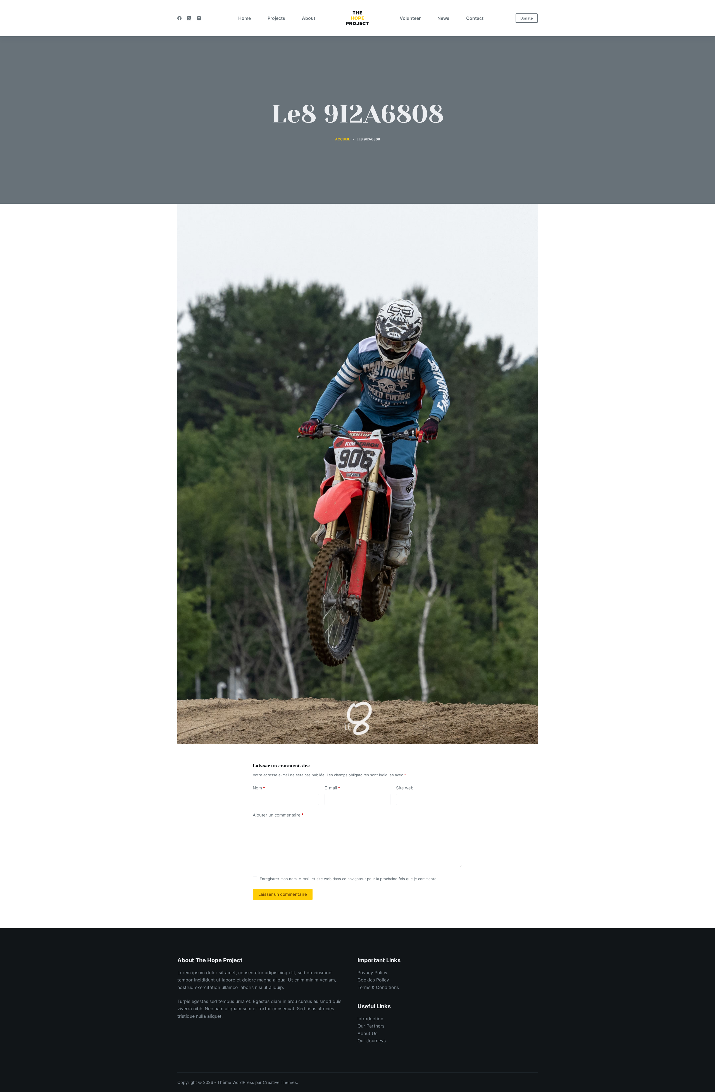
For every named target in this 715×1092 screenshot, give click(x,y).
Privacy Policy (372, 972)
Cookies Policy (373, 980)
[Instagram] (199, 18)
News (443, 18)
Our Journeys (372, 1040)
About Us (367, 1033)
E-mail (332, 788)
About (308, 18)
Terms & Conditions (378, 987)
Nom (259, 788)
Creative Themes (280, 1082)
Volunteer (410, 18)
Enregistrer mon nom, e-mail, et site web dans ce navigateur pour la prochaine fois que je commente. (349, 879)
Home (244, 18)
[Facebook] (179, 18)
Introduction (370, 1018)
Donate (526, 18)
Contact (474, 18)
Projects (276, 18)
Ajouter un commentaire (278, 815)
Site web (404, 788)
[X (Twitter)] (189, 18)
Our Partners (371, 1026)
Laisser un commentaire (282, 894)
